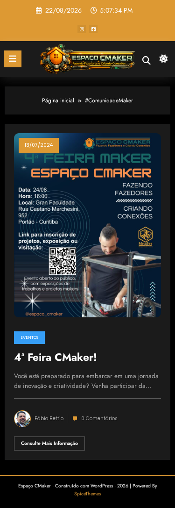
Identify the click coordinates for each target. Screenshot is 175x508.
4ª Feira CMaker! (55, 358)
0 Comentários (99, 418)
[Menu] (12, 58)
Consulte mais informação (49, 443)
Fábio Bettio (49, 418)
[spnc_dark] (163, 61)
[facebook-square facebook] (93, 29)
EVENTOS (29, 337)
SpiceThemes (87, 493)
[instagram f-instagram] (81, 29)
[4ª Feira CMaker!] (87, 225)
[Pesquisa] (146, 60)
